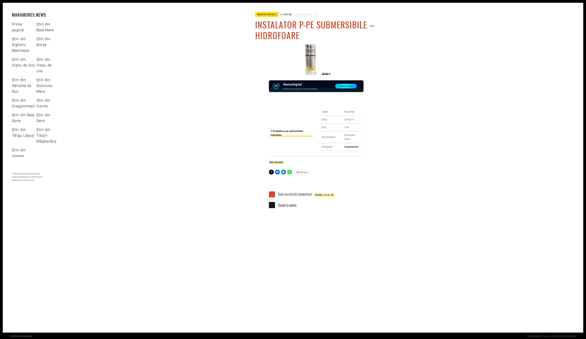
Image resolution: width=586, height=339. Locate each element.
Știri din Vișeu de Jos (44, 65)
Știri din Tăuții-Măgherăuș (46, 135)
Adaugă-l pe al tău (324, 194)
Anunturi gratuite (266, 14)
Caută (34, 165)
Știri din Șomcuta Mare (44, 86)
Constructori (351, 146)
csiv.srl (288, 14)
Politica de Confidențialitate (564, 336)
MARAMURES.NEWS (29, 14)
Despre (547, 336)
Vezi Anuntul (276, 162)
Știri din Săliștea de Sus (22, 86)
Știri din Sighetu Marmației (21, 45)
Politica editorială (534, 336)
